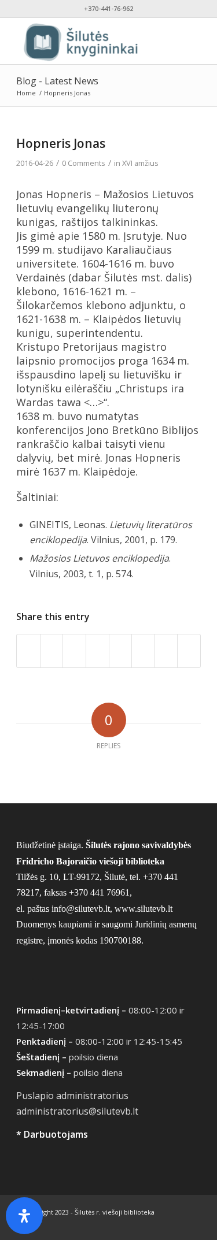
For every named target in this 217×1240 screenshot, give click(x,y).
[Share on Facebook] (28, 650)
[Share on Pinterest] (97, 650)
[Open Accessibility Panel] (24, 1215)
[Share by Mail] (189, 650)
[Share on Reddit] (166, 650)
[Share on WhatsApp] (74, 650)
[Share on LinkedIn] (120, 650)
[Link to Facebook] (157, 1225)
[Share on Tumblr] (143, 650)
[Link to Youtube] (174, 1225)
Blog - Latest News (57, 81)
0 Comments (83, 163)
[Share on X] (52, 650)
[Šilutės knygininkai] (90, 41)
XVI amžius (140, 163)
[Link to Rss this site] (192, 1225)
